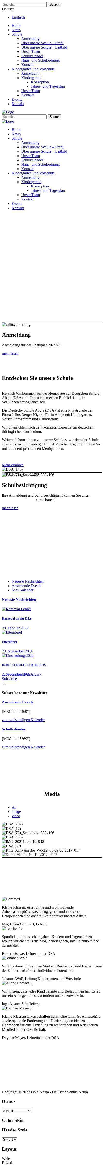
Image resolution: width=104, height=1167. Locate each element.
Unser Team (30, 52)
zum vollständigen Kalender (23, 720)
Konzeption (40, 82)
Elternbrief (9, 642)
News (16, 30)
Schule (17, 34)
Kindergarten (31, 78)
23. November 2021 (17, 651)
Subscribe (9, 679)
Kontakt (27, 65)
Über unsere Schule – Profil (42, 43)
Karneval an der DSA (16, 618)
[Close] (4, 684)
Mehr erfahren (13, 465)
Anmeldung (30, 38)
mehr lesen (10, 353)
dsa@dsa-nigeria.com (18, 500)
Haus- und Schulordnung (40, 60)
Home (16, 25)
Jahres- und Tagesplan (48, 86)
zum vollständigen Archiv (21, 674)
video (16, 816)
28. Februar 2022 (15, 628)
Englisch (18, 17)
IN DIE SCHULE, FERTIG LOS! (24, 665)
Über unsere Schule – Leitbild (44, 47)
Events (17, 99)
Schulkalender (32, 56)
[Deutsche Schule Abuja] (8, 112)
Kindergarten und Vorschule (33, 69)
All (14, 807)
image (16, 811)
